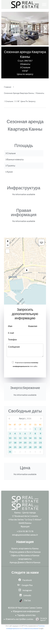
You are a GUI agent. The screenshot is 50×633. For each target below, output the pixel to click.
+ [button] (8, 241)
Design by (43, 619)
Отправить (25, 372)
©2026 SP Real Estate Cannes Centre (25, 607)
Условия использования (30, 628)
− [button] (8, 245)
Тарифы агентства (26, 615)
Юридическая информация (26, 611)
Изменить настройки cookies (19, 619)
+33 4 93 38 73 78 (25, 531)
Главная (7, 87)
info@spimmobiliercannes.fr (25, 534)
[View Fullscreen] (8, 251)
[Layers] (41, 242)
